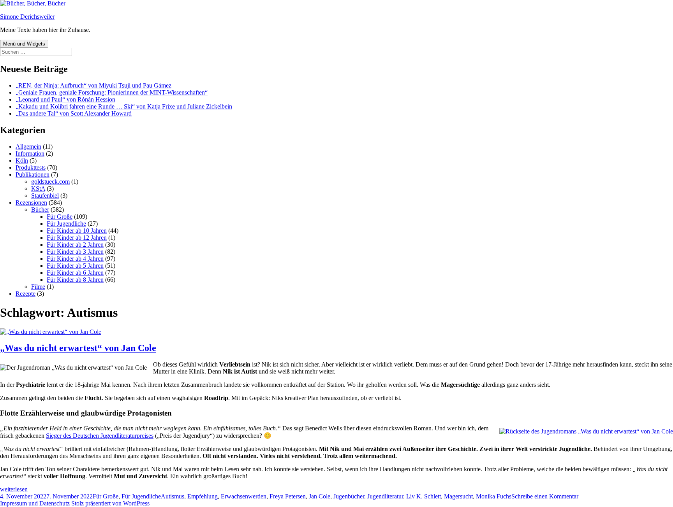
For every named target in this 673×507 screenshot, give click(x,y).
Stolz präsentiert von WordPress (110, 503)
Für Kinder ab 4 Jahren (75, 258)
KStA (38, 188)
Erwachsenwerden (243, 496)
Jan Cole (319, 496)
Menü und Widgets (24, 44)
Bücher (40, 209)
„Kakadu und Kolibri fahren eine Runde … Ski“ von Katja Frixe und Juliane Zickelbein (124, 106)
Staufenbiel (45, 195)
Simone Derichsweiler (27, 16)
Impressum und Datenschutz (35, 503)
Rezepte (25, 293)
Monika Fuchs (493, 496)
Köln (22, 160)
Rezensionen (31, 202)
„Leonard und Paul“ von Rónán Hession (65, 99)
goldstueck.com (50, 181)
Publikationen (32, 174)
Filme (38, 286)
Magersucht (458, 496)
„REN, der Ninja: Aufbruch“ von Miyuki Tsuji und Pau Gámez (93, 85)
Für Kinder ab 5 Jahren (75, 265)
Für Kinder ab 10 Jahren (77, 230)
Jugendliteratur (385, 496)
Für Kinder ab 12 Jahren (77, 237)
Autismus (172, 496)
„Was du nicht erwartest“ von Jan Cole (78, 348)
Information (30, 153)
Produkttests (31, 167)
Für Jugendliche (66, 223)
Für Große (59, 216)
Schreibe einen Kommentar (544, 496)
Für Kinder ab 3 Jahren (75, 251)
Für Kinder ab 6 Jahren (75, 272)
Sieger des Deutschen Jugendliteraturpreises (99, 435)
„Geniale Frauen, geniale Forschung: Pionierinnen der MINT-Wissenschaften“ (112, 92)
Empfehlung (202, 496)
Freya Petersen (288, 496)
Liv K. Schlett (423, 496)
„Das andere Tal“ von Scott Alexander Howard (74, 113)
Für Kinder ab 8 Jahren (75, 279)
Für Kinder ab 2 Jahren (75, 244)
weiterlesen (14, 489)
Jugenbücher (348, 496)
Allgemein (28, 146)
